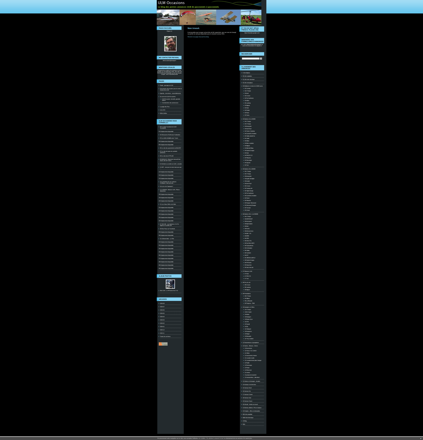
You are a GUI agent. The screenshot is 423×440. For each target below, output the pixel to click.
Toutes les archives (165, 336)
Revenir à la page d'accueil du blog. (198, 37)
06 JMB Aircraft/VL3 (250, 257)
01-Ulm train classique (249, 79)
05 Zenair (247, 210)
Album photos (165, 276)
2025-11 (162, 333)
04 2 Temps (248, 121)
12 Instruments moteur (251, 355)
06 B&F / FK (248, 233)
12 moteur (247, 372)
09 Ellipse (247, 298)
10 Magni (247, 333)
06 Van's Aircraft (249, 267)
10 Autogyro (248, 316)
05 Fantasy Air (248, 188)
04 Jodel (247, 138)
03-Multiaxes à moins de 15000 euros (253, 86)
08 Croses (247, 285)
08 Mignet (247, 289)
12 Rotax (247, 367)
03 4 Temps (248, 91)
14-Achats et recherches (249, 384)
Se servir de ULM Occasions (168, 96)
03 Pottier (247, 110)
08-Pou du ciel (246, 282)
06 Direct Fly (248, 240)
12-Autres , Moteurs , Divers (250, 345)
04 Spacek (247, 162)
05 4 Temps (248, 173)
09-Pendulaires (247, 293)
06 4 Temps (248, 216)
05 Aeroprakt (248, 176)
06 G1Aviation (248, 248)
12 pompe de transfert (250, 375)
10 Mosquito (248, 336)
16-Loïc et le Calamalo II (166, 186)
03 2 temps (248, 88)
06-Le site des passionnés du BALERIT (170, 148)
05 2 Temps (248, 171)
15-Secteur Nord (247, 388)
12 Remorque (248, 365)
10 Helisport (248, 329)
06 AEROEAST (249, 219)
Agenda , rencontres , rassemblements (170, 93)
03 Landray (248, 103)
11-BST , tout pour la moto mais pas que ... (170, 168)
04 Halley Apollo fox (250, 136)
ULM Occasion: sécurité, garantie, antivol (171, 99)
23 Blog (245, 421)
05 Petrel (247, 198)
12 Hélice (247, 353)
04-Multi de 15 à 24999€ (249, 119)
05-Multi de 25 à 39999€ (249, 169)
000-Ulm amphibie (247, 414)
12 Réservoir (248, 370)
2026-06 (162, 310)
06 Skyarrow (248, 265)
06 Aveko (247, 228)
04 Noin (247, 153)
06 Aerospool (248, 221)
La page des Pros (165, 106)
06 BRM (247, 236)
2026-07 (162, 306)
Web (244, 424)
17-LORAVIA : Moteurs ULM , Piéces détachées (170, 190)
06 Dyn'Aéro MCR (249, 243)
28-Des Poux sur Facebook (167, 228)
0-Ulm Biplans (246, 72)
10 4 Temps (248, 309)
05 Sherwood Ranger (250, 205)
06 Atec (247, 226)
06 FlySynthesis (249, 245)
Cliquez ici (169, 31)
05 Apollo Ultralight (249, 178)
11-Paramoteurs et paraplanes (251, 342)
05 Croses (247, 186)
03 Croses (247, 95)
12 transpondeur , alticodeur (252, 377)
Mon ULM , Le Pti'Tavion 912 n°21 (169, 290)
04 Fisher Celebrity (250, 131)
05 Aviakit (247, 181)
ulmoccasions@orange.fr (169, 60)
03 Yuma (247, 115)
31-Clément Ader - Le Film (167, 238)
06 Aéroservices (249, 231)
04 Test (247, 165)
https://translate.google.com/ (252, 33)
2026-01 (162, 326)
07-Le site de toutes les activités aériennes (168, 152)
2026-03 (162, 320)
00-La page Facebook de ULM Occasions (168, 127)
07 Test (247, 278)
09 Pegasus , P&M (250, 303)
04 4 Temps (248, 124)
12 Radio (247, 362)
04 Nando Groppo (249, 150)
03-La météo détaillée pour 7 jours (169, 138)
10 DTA (247, 321)
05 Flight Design (249, 190)
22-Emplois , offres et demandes (251, 411)
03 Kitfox (247, 100)
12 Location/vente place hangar (253, 360)
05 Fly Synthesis (249, 193)
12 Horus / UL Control (250, 350)
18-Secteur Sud (247, 397)
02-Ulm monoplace (248, 82)
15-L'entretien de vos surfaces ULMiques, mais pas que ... (168, 182)
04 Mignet (247, 145)
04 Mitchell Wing (249, 148)
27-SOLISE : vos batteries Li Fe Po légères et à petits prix (169, 224)
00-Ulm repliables (247, 76)
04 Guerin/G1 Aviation (250, 133)
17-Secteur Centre (248, 394)
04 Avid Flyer (248, 128)
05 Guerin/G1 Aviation (250, 195)
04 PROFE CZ (248, 155)
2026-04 (162, 316)
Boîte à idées (163, 113)
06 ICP (246, 255)
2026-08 (162, 303)
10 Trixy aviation (249, 338)
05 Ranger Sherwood (250, 203)
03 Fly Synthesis (249, 98)
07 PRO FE (248, 276)
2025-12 (162, 329)
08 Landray (248, 287)
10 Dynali (247, 324)
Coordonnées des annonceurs (170, 102)
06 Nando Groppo (249, 260)
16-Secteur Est (247, 391)
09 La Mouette (248, 300)
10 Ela (246, 326)
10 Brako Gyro (249, 319)
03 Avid (247, 93)
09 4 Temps (248, 296)
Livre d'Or (162, 110)
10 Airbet (247, 314)
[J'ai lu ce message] (421, 438)
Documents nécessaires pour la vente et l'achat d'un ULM (171, 89)
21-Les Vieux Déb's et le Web (168, 204)
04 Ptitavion (248, 157)
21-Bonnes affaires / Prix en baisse (252, 407)
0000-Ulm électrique (248, 417)
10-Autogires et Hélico (248, 307)
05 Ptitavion (248, 200)
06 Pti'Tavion (248, 262)
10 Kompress (248, 331)
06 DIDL (247, 238)
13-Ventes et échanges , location (251, 381)
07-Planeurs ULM (247, 271)
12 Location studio (249, 358)
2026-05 (162, 313)
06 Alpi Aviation (248, 223)
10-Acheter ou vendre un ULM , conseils (171, 164)
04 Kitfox (247, 140)
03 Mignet (247, 105)
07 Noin (247, 273)
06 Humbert (248, 253)
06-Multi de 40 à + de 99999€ (250, 214)
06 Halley (247, 250)
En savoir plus (247, 438)
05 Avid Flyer (248, 183)
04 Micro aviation (249, 143)
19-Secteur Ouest (247, 401)
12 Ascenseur (248, 348)
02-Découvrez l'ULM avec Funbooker (170, 134)
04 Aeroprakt (248, 126)
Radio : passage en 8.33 (166, 85)
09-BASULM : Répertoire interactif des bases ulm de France (170, 160)
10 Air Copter (248, 312)
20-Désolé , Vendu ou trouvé (250, 404)
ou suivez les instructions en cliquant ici (252, 45)
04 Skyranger (248, 160)
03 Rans (247, 112)
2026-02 (162, 323)
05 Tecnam (248, 207)
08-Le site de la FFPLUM (166, 156)
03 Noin (247, 108)
